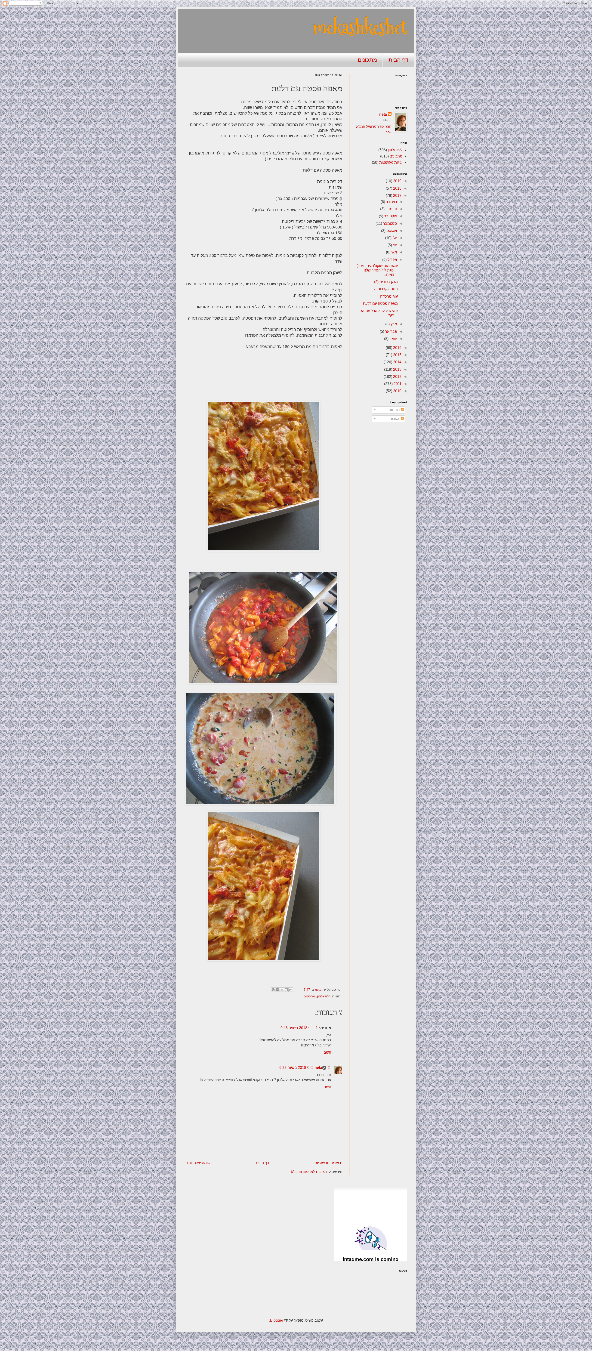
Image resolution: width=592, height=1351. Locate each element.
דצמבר (391, 202)
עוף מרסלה (389, 296)
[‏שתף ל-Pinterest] (273, 989)
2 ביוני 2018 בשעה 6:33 (304, 1068)
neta (318, 1068)
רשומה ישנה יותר (199, 1163)
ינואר (392, 339)
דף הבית (398, 60)
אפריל (392, 260)
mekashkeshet (360, 27)
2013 (396, 369)
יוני (394, 245)
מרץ (393, 324)
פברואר (390, 331)
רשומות (394, 410)
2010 (396, 391)
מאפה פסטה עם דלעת (380, 303)
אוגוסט (391, 231)
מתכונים (367, 60)
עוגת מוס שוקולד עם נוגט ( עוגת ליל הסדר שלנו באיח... (377, 270)
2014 (396, 362)
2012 (396, 377)
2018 (396, 188)
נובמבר (391, 209)
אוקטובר (390, 216)
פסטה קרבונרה (386, 289)
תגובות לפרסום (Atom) (309, 1172)
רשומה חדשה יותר (326, 1163)
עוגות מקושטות (390, 162)
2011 (397, 384)
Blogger (276, 1320)
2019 (396, 181)
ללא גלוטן (323, 996)
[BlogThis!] (286, 989)
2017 (396, 195)
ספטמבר (389, 223)
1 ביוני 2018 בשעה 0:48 (299, 1028)
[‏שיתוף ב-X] (282, 989)
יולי (394, 238)
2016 (396, 348)
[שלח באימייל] (290, 989)
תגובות (395, 419)
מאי (393, 252)
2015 (396, 355)
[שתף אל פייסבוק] (277, 989)
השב (327, 1052)
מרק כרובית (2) (386, 282)
